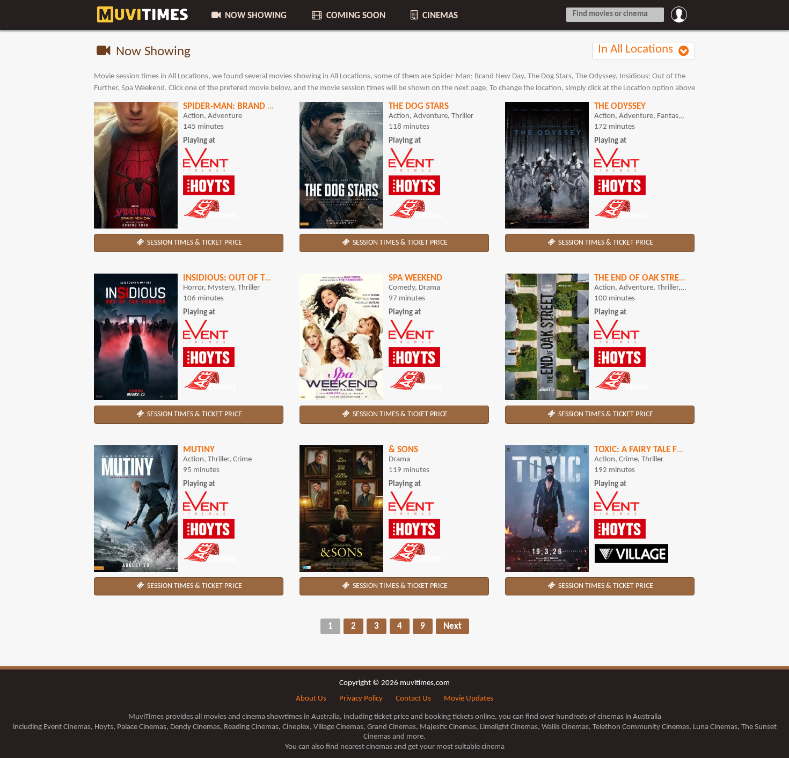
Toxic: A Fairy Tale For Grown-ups (667, 449)
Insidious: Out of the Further (247, 278)
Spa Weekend (415, 278)
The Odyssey (620, 106)
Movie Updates (468, 699)
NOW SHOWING (255, 15)
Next (452, 626)
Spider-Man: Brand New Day (243, 106)
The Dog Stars (419, 106)
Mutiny (199, 449)
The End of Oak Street (641, 278)
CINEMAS (439, 15)
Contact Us (413, 699)
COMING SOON (354, 15)
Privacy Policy (361, 699)
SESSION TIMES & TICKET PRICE (193, 243)
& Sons (403, 449)
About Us (311, 699)
